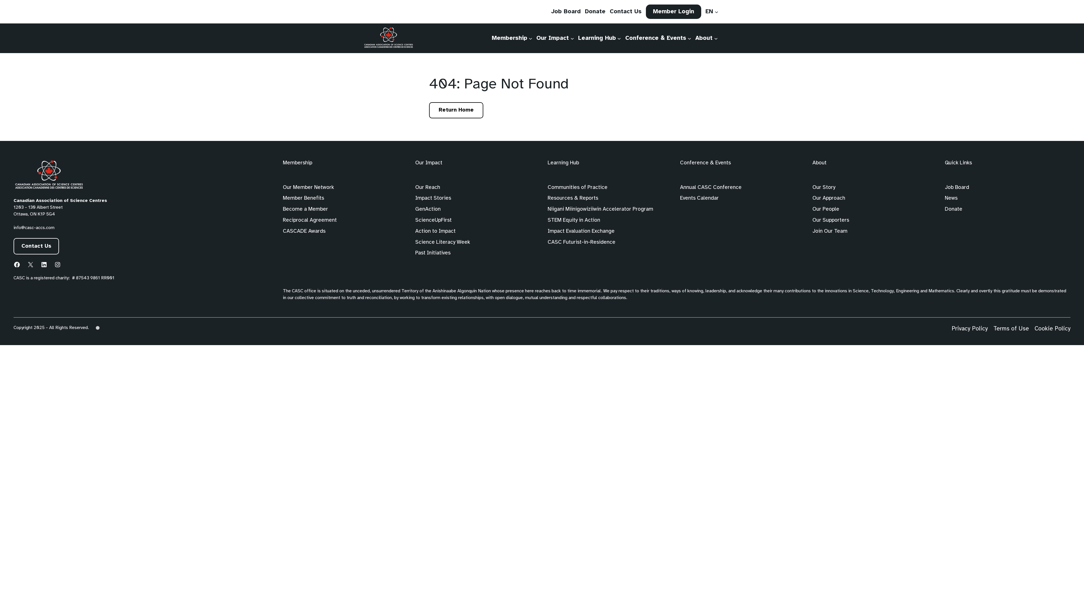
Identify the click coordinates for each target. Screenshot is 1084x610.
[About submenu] (716, 38)
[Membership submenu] (530, 38)
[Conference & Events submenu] (689, 38)
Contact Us (36, 246)
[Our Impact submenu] (572, 38)
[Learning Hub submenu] (619, 38)
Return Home (456, 110)
